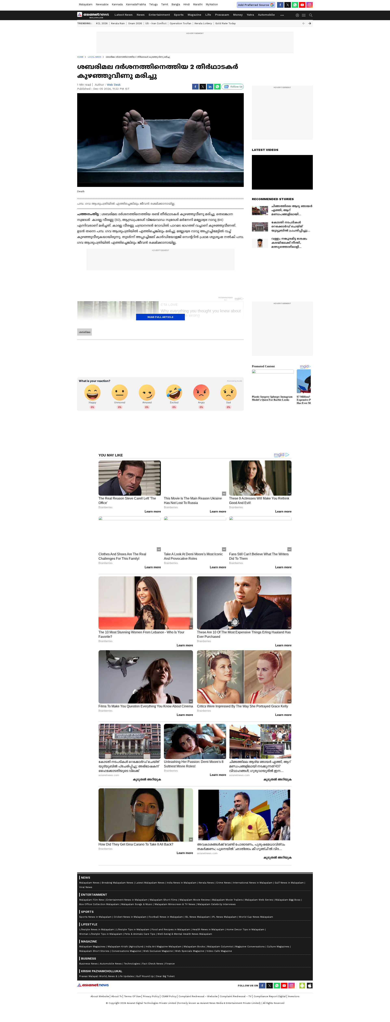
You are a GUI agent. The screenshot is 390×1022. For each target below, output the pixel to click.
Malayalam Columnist (220, 946)
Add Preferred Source (253, 5)
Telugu (153, 4)
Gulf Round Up (145, 976)
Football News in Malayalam (166, 916)
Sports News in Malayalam (95, 916)
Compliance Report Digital (270, 996)
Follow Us (237, 86)
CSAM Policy (168, 996)
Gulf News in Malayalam (289, 882)
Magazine (194, 14)
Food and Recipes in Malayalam (171, 929)
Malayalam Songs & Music (136, 904)
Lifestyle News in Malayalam (96, 929)
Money (238, 14)
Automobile (266, 14)
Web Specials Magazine (189, 951)
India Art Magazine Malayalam (163, 946)
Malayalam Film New (91, 899)
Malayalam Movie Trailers (227, 899)
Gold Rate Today (225, 23)
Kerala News (206, 882)
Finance (170, 963)
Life (208, 14)
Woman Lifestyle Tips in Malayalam (100, 934)
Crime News (223, 882)
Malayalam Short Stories (94, 951)
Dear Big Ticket (165, 976)
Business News (88, 963)
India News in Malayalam (181, 882)
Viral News (85, 887)
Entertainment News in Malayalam (126, 899)
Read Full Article (160, 317)
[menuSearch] (310, 15)
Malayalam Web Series (259, 899)
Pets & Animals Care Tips (140, 934)
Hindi (186, 4)
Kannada (117, 4)
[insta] (309, 5)
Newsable (102, 4)
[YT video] (302, 5)
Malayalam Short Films (163, 899)
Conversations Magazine (126, 951)
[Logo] (94, 15)
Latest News (124, 14)
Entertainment (159, 14)
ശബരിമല (84, 332)
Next (310, 23)
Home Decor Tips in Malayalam (245, 929)
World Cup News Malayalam (256, 916)
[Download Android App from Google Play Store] (302, 985)
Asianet (93, 985)
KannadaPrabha (136, 4)
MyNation (212, 4)
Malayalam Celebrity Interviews (216, 904)
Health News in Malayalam (208, 929)
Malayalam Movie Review (195, 899)
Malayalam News (89, 882)
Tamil (164, 4)
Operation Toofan (180, 23)
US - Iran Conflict (155, 23)
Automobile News (111, 963)
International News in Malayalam (252, 882)
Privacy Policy (151, 996)
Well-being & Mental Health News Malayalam (184, 934)
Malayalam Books (194, 946)
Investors (293, 996)
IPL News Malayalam (224, 916)
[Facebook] (280, 5)
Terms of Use (132, 996)
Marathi (198, 4)
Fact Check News (152, 963)
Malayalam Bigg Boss (287, 899)
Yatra (250, 14)
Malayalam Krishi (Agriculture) (125, 946)
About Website (100, 996)
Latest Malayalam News (150, 882)
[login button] (298, 15)
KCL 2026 (102, 23)
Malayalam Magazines (92, 946)
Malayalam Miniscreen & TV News (175, 904)
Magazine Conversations (250, 946)
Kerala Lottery (203, 23)
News (141, 14)
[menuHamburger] (304, 15)
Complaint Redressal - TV (235, 996)
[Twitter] (287, 5)
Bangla (175, 4)
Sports (179, 14)
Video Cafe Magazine (219, 951)
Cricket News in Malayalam (130, 916)
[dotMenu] (282, 15)
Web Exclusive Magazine (158, 951)
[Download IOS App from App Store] (309, 985)
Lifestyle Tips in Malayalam (132, 929)
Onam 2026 (135, 23)
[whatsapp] (295, 5)
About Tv (116, 996)
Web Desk (113, 84)
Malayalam (85, 4)
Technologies (132, 963)
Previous (304, 23)
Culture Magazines (278, 946)
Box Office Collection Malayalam (99, 904)
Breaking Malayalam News (117, 882)
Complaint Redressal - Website (198, 996)
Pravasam (222, 14)
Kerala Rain (118, 23)
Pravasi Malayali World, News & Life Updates (106, 976)
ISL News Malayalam (197, 916)
